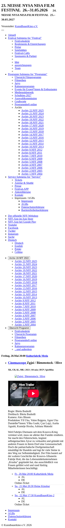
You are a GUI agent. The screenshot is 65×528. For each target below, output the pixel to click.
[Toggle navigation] (2, 30)
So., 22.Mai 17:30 (24, 495)
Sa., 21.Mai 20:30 (24, 486)
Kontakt (12, 519)
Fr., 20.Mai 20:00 (24, 473)
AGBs (11, 513)
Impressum (14, 510)
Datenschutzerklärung (19, 516)
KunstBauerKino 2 (44, 495)
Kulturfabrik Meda (37, 355)
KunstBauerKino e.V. (26, 26)
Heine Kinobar (42, 486)
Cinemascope (17, 362)
